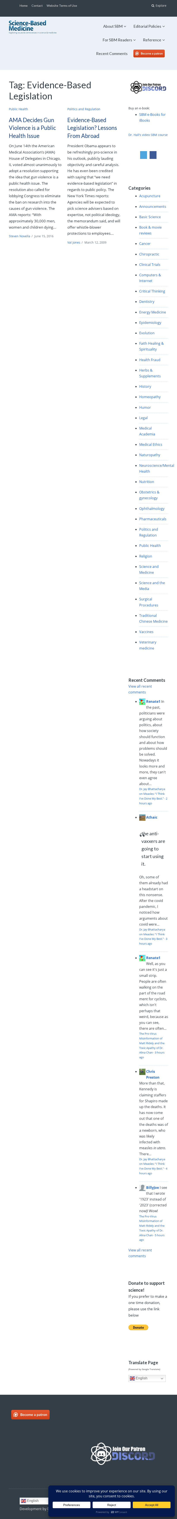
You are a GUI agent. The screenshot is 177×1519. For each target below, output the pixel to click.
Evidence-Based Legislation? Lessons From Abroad (92, 127)
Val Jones (73, 242)
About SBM (113, 26)
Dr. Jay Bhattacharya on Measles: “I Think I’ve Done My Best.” (152, 793)
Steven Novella (19, 236)
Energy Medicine (152, 312)
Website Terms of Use (62, 5)
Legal (143, 417)
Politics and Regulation (83, 109)
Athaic (151, 817)
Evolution (147, 333)
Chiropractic (149, 254)
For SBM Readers (117, 39)
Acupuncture (149, 196)
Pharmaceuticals (152, 519)
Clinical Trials (149, 264)
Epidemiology (150, 322)
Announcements (152, 206)
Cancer (145, 243)
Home (24, 5)
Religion (145, 556)
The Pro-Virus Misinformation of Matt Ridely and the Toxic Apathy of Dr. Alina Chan (151, 1043)
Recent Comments (112, 53)
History (145, 386)
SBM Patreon (153, 53)
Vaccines (146, 631)
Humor (145, 407)
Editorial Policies (147, 26)
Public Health (18, 109)
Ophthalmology (151, 508)
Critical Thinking (152, 291)
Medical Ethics (150, 444)
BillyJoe (152, 1187)
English (141, 1378)
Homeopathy (150, 396)
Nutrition (146, 481)
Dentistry (146, 301)
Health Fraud (149, 359)
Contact (37, 5)
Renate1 (153, 701)
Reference (152, 39)
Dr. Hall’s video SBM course (148, 135)
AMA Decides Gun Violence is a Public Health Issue (32, 127)
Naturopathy (149, 454)
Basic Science (150, 217)
